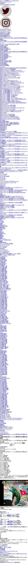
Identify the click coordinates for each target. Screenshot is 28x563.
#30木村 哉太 (3, 303)
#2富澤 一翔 (3, 312)
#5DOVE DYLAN (5, 378)
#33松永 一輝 (3, 306)
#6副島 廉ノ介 (4, 336)
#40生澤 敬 (3, 408)
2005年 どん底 (4, 45)
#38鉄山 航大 (3, 308)
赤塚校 (2, 424)
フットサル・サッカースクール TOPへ (10, 419)
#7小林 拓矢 (3, 379)
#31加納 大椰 (3, 403)
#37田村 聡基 (3, 307)
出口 (1, 231)
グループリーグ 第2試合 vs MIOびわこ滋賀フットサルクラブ (13, 213)
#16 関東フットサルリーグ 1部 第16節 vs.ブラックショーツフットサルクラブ (14, 133)
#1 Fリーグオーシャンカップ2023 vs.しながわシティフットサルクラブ (14, 168)
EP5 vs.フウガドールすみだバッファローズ (12, 82)
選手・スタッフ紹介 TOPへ (7, 254)
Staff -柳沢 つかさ (5, 284)
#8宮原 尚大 (3, 263)
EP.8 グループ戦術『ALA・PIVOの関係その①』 (13, 99)
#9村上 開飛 (3, 328)
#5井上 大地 (3, 261)
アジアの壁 (3, 247)
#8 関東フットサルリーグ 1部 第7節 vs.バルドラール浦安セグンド (14, 152)
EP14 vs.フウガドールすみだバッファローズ (12, 71)
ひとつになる (3, 249)
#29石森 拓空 (3, 369)
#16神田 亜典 (3, 271)
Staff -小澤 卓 (3, 283)
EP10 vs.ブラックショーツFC (8, 76)
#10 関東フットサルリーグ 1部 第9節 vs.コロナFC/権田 (14, 147)
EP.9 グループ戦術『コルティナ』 (9, 100)
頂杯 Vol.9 (2, 186)
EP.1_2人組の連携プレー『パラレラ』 (10, 90)
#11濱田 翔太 (3, 383)
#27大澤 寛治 (3, 277)
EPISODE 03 (3, 126)
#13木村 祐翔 (3, 385)
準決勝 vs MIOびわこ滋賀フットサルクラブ (12, 197)
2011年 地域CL (4, 54)
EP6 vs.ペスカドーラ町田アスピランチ (10, 81)
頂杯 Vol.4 (2, 225)
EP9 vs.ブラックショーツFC (7, 109)
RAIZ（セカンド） (5, 289)
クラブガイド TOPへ (5, 30)
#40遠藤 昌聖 (3, 331)
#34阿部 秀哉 (3, 278)
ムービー (2, 66)
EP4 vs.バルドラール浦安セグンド (9, 84)
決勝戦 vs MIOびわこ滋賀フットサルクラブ (12, 205)
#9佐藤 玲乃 (3, 338)
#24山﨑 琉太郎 (4, 364)
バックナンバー (4, 433)
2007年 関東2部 (4, 48)
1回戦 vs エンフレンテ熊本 (7, 207)
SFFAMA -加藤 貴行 (5, 288)
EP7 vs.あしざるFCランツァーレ (9, 80)
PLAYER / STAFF (10, 253)
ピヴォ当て (3, 178)
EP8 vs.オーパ (4, 79)
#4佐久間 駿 (3, 291)
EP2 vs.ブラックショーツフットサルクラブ (12, 86)
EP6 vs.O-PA (3, 112)
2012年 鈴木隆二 (4, 55)
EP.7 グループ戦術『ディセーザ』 (9, 97)
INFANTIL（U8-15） (5, 323)
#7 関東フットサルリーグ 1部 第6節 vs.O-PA (12, 154)
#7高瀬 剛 (2, 262)
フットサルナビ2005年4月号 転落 (9, 44)
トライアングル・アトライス (8, 182)
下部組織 (2, 550)
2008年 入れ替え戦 (5, 49)
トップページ (3, 431)
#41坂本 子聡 (3, 372)
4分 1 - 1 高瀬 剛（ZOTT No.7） (9, 515)
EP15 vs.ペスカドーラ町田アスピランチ (11, 70)
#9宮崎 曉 (2, 264)
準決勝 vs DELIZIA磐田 (6, 188)
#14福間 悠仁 (3, 268)
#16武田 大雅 (3, 342)
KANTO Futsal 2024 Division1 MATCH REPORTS (13, 102)
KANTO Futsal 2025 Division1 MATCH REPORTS (13, 67)
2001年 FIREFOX (4, 34)
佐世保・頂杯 (3, 226)
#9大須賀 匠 (3, 354)
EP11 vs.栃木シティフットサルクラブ (10, 75)
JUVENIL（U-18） (5, 311)
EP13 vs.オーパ (4, 104)
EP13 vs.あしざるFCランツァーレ (9, 72)
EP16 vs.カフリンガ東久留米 (8, 69)
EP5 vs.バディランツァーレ (7, 114)
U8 (1, 324)
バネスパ (2, 180)
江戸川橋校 (3, 423)
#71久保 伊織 (3, 373)
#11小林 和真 (3, 355)
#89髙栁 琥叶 (3, 374)
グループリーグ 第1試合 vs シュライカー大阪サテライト (14, 210)
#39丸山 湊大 (3, 370)
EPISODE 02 (3, 127)
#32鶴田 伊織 (3, 304)
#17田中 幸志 (3, 272)
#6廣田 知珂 (3, 352)
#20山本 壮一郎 (4, 393)
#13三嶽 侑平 (3, 267)
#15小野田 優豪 (4, 388)
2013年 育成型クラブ (6, 56)
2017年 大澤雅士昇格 (6, 61)
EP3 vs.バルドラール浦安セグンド (9, 116)
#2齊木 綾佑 (3, 350)
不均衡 (2, 172)
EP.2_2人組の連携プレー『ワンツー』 (10, 91)
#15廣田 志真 (3, 317)
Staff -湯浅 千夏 (4, 286)
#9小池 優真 (3, 382)
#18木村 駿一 (3, 296)
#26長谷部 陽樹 (4, 322)
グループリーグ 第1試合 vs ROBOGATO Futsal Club (12, 193)
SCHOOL (11, 418)
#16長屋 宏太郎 (4, 318)
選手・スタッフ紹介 (5, 547)
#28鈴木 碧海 (3, 400)
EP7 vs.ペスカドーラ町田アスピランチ (10, 111)
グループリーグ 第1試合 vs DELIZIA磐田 (11, 202)
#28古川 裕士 (3, 368)
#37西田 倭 (3, 345)
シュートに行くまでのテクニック (9, 181)
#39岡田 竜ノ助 (4, 407)
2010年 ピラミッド (5, 53)
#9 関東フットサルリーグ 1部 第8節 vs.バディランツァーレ (14, 149)
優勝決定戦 (3, 242)
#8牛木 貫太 (3, 380)
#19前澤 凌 (3, 362)
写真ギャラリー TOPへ (6, 428)
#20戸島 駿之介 (4, 297)
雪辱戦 (2, 236)
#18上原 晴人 (3, 390)
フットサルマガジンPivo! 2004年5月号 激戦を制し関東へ (14, 38)
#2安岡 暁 (2, 257)
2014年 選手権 (4, 58)
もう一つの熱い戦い (5, 240)
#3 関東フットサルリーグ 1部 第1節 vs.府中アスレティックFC (14, 163)
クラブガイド (3, 546)
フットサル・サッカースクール (8, 551)
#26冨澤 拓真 (3, 301)
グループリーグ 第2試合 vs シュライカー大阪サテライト (14, 200)
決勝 (1, 223)
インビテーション (5, 245)
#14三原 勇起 (3, 358)
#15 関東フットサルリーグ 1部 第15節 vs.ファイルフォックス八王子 (14, 135)
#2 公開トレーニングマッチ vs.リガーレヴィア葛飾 (13, 165)
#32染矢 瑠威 (3, 404)
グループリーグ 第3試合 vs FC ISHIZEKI (11, 215)
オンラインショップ (5, 2)
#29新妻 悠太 (3, 302)
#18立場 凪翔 (3, 360)
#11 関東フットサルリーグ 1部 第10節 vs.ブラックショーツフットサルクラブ (14, 144)
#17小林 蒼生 (3, 319)
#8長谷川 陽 (3, 316)
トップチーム (3, 256)
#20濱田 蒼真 (3, 363)
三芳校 (2, 422)
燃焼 (1, 237)
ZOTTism (2, 120)
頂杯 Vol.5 (2, 218)
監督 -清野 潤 (3, 281)
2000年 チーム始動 (5, 33)
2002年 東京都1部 (5, 35)
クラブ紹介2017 (4, 252)
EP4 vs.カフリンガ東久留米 (7, 115)
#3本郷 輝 (2, 258)
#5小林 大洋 (3, 313)
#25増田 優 (3, 365)
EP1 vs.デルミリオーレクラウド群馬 (10, 87)
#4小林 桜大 (3, 377)
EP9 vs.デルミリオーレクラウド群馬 (10, 77)
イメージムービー (5, 251)
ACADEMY (5, 412)
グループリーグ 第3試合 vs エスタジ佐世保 (12, 198)
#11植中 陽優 (3, 339)
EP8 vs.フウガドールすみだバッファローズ (12, 110)
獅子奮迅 (2, 227)
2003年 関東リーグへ (6, 36)
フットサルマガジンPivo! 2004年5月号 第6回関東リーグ (13, 42)
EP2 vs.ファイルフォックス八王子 (9, 117)
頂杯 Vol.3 (2, 228)
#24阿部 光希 (3, 397)
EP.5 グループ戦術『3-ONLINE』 (9, 95)
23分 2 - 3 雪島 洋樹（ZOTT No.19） (11, 521)
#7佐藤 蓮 (2, 314)
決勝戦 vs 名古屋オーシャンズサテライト (11, 187)
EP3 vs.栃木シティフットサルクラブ (10, 85)
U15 (1, 375)
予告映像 (2, 130)
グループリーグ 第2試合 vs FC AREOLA (11, 191)
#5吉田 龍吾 (3, 292)
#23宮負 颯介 (3, 395)
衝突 (1, 235)
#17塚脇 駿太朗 (4, 389)
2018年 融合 (3, 62)
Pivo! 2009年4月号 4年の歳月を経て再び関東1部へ (14, 51)
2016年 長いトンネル (6, 60)
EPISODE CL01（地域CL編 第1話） (10, 124)
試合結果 (2, 548)
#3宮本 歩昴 (3, 326)
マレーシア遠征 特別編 (6, 243)
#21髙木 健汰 (3, 298)
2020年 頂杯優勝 (4, 65)
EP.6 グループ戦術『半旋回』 (8, 96)
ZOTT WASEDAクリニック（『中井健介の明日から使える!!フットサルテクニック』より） (14, 170)
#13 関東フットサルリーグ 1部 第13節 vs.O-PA (12, 140)
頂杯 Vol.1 (2, 238)
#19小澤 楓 (3, 392)
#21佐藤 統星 (3, 394)
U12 (1, 349)
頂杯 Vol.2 (2, 233)
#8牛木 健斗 (3, 337)
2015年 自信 (3, 59)
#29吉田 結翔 (3, 402)
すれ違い (2, 248)
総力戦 (2, 232)
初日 (1, 220)
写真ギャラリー (4, 552)
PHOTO (6, 427)
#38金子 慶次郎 (4, 347)
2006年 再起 (3, 46)
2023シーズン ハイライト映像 (8, 131)
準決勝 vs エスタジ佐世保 (7, 206)
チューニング (3, 246)
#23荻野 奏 (3, 344)
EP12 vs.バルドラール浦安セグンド (9, 74)
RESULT (5, 409)
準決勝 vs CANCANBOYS (7, 216)
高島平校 (2, 425)
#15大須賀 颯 (3, 340)
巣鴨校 (2, 420)
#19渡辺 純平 (3, 343)
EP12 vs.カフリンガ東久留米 (8, 105)
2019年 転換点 (4, 64)
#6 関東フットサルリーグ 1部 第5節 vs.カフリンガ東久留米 (14, 155)
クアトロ (2, 177)
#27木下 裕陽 (3, 367)
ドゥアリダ (3, 175)
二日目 (2, 221)
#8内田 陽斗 (3, 327)
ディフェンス (3, 173)
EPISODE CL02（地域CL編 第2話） (10, 122)
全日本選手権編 (4, 121)
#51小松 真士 (3, 309)
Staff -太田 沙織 (4, 287)
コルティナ (3, 183)
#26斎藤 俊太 (3, 398)
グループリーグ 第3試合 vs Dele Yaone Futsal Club (13, 190)
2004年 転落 (3, 40)
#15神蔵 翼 (3, 269)
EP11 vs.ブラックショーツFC (8, 106)
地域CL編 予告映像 (5, 125)
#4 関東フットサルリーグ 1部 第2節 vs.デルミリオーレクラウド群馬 (14, 160)
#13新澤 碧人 (3, 357)
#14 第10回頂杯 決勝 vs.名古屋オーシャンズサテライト (14, 138)
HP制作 (10, 562)
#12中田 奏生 (3, 294)
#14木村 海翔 (3, 387)
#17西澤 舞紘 (3, 359)
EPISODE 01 (3, 129)
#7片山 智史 (3, 293)
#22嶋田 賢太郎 (4, 321)
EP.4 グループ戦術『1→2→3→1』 (9, 94)
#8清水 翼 (2, 353)
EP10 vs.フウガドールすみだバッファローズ (12, 107)
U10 (1, 332)
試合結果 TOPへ (4, 410)
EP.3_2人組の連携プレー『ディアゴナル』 (11, 92)
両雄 (1, 241)
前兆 (1, 230)
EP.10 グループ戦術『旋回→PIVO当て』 (11, 101)
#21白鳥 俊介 (3, 273)
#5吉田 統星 (3, 334)
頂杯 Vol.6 (2, 208)
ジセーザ (2, 185)
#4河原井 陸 (3, 259)
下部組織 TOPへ (4, 413)
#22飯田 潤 (3, 274)
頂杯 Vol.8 (2, 195)
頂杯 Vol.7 (2, 203)
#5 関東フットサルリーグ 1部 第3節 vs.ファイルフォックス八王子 (14, 158)
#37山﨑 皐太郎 (4, 405)
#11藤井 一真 (3, 266)
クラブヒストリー (5, 31)
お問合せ (2, 3)
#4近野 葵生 (3, 333)
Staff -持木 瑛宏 (4, 282)
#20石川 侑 (3, 329)
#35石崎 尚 (3, 279)
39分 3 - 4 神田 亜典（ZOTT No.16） (11, 524)
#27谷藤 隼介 (3, 399)
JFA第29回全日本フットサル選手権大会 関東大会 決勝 (13, 435)
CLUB (5, 29)
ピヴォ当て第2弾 (4, 176)
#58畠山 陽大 (3, 348)
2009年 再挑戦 (4, 50)
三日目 (2, 222)
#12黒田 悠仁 (3, 384)
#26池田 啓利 (3, 276)
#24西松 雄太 (3, 299)
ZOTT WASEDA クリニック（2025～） (11, 89)
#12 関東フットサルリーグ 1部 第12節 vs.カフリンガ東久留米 (14, 142)
